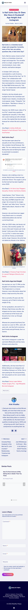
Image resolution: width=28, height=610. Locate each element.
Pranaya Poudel (9, 478)
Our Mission (22, 596)
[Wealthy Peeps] (7, 2)
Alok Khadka (10, 23)
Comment (6, 522)
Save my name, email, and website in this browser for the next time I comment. (14, 568)
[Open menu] (24, 2)
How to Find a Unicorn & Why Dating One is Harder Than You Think (12, 474)
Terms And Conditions (14, 598)
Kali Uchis (6, 390)
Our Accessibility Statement (11, 595)
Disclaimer (16, 596)
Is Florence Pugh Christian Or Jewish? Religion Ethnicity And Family (14, 274)
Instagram (22, 362)
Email (5, 554)
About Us (8, 594)
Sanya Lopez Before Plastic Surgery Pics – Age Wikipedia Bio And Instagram (13, 384)
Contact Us (12, 594)
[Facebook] (14, 608)
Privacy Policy (19, 594)
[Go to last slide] (4, 484)
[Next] (24, 484)
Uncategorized (14, 9)
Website (5, 562)
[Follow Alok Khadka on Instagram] (12, 430)
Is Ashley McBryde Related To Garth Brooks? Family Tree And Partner (14, 130)
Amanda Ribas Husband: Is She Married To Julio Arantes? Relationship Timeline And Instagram (7, 447)
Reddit (14, 171)
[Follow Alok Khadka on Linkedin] (15, 430)
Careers (12, 596)
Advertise (20, 595)
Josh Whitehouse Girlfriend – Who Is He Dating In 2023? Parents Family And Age (21, 445)
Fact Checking (6, 596)
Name (5, 546)
